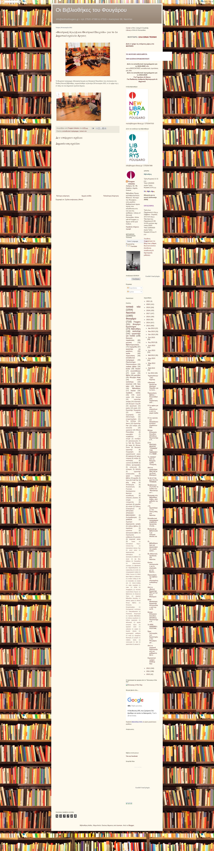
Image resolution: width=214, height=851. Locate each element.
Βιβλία (128, 375)
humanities (131, 581)
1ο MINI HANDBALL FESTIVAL (152, 626)
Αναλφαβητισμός (131, 517)
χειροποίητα (129, 644)
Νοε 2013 (151, 331)
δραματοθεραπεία (133, 567)
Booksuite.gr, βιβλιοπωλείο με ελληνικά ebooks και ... (153, 533)
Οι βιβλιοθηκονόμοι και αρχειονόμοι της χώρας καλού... (153, 546)
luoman (119, 825)
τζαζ (137, 642)
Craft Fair (135, 480)
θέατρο (138, 386)
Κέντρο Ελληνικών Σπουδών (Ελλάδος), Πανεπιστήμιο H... (153, 435)
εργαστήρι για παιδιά (133, 335)
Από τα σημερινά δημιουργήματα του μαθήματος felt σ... (153, 650)
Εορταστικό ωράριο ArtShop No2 (152, 660)
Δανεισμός (129, 556)
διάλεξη (138, 469)
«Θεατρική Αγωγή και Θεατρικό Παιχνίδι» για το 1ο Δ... (153, 386)
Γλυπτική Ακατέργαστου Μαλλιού (130, 491)
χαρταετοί (129, 430)
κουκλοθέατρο (135, 371)
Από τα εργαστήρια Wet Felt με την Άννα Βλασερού (152, 471)
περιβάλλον (130, 436)
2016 (148, 316)
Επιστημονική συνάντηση (133, 609)
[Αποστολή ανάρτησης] (92, 128)
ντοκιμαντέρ (130, 502)
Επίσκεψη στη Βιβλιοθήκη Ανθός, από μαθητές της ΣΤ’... (153, 499)
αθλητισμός (129, 622)
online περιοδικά (133, 585)
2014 (148, 322)
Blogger (131, 825)
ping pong (130, 482)
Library (128, 30)
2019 (148, 307)
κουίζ (129, 635)
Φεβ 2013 (151, 368)
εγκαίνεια (129, 530)
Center (128, 28)
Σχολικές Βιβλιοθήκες (134, 615)
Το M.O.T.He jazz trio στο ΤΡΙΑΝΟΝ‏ (153, 480)
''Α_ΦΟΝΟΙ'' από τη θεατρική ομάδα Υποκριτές (152, 460)
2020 (148, 304)
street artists (133, 550)
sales (127, 587)
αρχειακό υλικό (131, 626)
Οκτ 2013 (151, 334)
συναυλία (129, 428)
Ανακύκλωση (130, 487)
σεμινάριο (137, 401)
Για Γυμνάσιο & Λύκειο (142, 77)
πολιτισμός (129, 460)
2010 (148, 674)
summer (128, 463)
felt (139, 578)
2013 (148, 325)
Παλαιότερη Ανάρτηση (111, 196)
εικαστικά (129, 384)
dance (128, 423)
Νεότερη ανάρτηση (62, 196)
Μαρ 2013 (151, 363)
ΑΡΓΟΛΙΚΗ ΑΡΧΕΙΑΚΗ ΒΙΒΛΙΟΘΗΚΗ (130, 513)
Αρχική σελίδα (86, 196)
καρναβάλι (129, 434)
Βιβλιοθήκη (135, 329)
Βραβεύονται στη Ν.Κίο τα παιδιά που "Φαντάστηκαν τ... (153, 488)
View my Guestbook (132, 756)
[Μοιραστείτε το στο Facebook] (103, 128)
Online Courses (130, 574)
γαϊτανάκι (128, 629)
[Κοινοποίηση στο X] (101, 128)
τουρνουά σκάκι (134, 539)
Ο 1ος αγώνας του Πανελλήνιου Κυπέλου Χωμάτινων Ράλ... (153, 422)
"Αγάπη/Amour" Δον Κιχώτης (153, 377)
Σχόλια (131, 292)
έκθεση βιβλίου (133, 526)
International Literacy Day (133, 548)
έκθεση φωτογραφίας (133, 465)
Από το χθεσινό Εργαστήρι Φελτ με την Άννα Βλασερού (152, 591)
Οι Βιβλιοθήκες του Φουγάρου (91, 10)
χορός (135, 408)
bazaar (133, 390)
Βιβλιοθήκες (136, 388)
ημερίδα (135, 478)
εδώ (147, 66)
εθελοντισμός (130, 417)
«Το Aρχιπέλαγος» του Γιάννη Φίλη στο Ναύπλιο (152, 510)
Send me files (137, 767)
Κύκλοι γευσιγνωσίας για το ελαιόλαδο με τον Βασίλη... (153, 567)
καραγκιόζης (129, 570)
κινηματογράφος (131, 419)
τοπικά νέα (83, 131)
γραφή (136, 629)
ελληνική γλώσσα (132, 498)
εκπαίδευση (130, 495)
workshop (136, 331)
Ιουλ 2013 (151, 345)
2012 (148, 668)
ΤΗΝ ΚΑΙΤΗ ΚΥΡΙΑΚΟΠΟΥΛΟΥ (137, 59)
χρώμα (136, 644)
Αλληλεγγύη (130, 484)
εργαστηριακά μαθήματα (133, 633)
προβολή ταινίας (133, 393)
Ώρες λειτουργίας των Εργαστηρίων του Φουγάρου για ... (153, 636)
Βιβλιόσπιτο (129, 594)
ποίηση (135, 425)
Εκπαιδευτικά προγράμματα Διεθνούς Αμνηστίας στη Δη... (153, 522)
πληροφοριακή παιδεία (132, 572)
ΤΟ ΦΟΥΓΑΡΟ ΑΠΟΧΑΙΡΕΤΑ (136, 54)
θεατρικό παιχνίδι (134, 404)
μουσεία (137, 537)
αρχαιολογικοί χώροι (133, 454)
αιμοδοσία (129, 528)
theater (137, 369)
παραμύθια (133, 347)
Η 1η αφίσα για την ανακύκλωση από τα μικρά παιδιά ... (153, 410)
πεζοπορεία (129, 642)
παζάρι (136, 458)
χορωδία (137, 504)
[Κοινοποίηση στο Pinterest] (105, 128)
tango (130, 445)
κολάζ (136, 570)
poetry (128, 408)
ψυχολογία (133, 406)
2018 (148, 310)
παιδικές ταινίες (131, 640)
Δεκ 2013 (151, 328)
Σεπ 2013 (151, 337)
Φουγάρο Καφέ (135, 377)
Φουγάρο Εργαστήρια (133, 325)
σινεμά (128, 439)
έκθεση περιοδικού (133, 618)
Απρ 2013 (151, 358)
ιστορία (128, 500)
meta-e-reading (136, 583)
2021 (148, 301)
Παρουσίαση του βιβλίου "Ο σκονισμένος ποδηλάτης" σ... (153, 579)
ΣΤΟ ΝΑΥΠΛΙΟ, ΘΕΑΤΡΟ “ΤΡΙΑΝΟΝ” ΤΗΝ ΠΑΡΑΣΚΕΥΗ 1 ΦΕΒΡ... (153, 448)
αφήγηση (131, 456)
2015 (148, 319)
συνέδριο (137, 439)
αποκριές (129, 469)
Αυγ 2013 (151, 342)
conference (137, 576)
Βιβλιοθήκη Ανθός (137, 722)
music (133, 373)
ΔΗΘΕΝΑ (129, 519)
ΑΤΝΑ (135, 587)
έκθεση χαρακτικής (131, 620)
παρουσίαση (130, 355)
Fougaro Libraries (131, 183)
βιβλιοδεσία (137, 565)
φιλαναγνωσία (133, 441)
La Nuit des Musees (133, 443)
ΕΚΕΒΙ (136, 463)
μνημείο (136, 637)
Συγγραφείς (129, 452)
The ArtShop (131, 421)
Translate (133, 246)
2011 (148, 671)
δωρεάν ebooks (131, 631)
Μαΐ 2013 (151, 355)
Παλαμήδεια (137, 561)
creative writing (132, 578)
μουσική (129, 342)
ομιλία (128, 353)
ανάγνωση (133, 467)
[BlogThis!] (99, 128)
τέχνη (128, 480)
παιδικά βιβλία (131, 366)
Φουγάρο (131, 318)
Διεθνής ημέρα (130, 600)
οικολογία (129, 504)
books (128, 369)
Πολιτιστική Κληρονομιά (133, 613)
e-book (130, 506)
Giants (133, 541)
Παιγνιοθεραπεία (133, 611)
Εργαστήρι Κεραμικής (133, 410)
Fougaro (137, 322)
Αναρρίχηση (129, 589)
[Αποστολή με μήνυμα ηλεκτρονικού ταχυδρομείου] (97, 128)
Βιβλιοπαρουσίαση (132, 345)
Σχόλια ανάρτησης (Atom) (74, 199)
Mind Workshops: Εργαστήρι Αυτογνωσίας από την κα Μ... (153, 604)
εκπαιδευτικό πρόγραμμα (70, 131)
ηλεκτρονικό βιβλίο (132, 533)
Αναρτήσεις (133, 288)
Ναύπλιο (130, 312)
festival (138, 397)
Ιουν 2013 (151, 350)
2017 (148, 313)
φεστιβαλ (137, 375)
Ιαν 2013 (151, 373)
